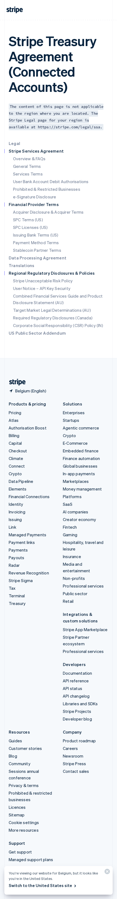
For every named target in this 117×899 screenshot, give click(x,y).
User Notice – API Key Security (41, 288)
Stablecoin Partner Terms (37, 250)
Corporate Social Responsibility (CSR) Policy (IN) (58, 325)
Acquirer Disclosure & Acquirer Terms (48, 212)
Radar (14, 565)
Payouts (16, 557)
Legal (14, 143)
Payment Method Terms (36, 242)
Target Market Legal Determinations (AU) (52, 310)
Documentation (77, 673)
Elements (18, 489)
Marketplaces (76, 481)
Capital (15, 443)
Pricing (15, 412)
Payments (18, 550)
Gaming (70, 534)
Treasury (17, 603)
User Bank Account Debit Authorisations (51, 181)
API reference (76, 680)
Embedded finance (80, 450)
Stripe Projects (77, 711)
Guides (15, 740)
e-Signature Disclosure (34, 196)
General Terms (27, 166)
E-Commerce (75, 443)
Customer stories (25, 748)
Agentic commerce (81, 428)
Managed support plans (31, 859)
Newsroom (73, 756)
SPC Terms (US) (28, 219)
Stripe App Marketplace (85, 629)
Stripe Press (74, 763)
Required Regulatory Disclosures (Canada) (53, 317)
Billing (14, 435)
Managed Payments (27, 534)
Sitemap (16, 815)
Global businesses (80, 466)
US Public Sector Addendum (37, 333)
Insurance (72, 556)
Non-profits (74, 578)
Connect (17, 466)
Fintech (70, 527)
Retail (68, 601)
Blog (13, 756)
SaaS (67, 504)
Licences (17, 807)
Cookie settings (24, 822)
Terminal (17, 595)
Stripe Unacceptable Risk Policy (43, 280)
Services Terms (28, 174)
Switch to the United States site (40, 885)
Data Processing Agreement (37, 258)
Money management (82, 489)
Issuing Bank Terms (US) (36, 235)
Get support (20, 852)
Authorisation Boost (28, 428)
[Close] (106, 872)
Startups (71, 420)
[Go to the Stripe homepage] (15, 382)
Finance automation (81, 458)
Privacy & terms (24, 785)
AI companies (75, 511)
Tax (12, 588)
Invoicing (17, 511)
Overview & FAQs (29, 158)
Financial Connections (29, 496)
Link (12, 527)
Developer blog (77, 719)
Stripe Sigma (21, 580)
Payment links (22, 542)
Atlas (14, 420)
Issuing (15, 519)
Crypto (15, 473)
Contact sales (76, 771)
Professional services (83, 586)
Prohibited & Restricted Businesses (46, 189)
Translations (21, 265)
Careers (70, 748)
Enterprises (74, 412)
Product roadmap (79, 740)
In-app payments (79, 473)
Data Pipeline (21, 481)
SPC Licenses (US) (30, 227)
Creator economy (79, 519)
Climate (16, 458)
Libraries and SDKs (80, 703)
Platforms (72, 496)
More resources (24, 830)
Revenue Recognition (29, 573)
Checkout (18, 450)
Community (19, 763)
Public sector (75, 593)
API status (72, 688)
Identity (16, 504)
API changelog (76, 696)
